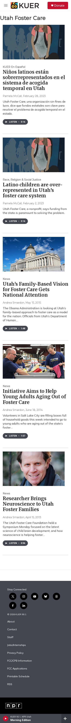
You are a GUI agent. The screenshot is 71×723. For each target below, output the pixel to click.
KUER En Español (14, 67)
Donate (59, 5)
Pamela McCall (12, 96)
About (11, 621)
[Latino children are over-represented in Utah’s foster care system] (34, 155)
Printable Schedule (18, 676)
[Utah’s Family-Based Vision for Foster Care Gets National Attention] (34, 254)
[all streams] (66, 718)
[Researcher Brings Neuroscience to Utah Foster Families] (34, 469)
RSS (9, 684)
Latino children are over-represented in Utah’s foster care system (32, 190)
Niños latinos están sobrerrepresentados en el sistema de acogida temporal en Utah (34, 80)
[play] (5, 718)
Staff (10, 637)
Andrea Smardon (13, 302)
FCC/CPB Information (19, 660)
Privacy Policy (15, 653)
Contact (12, 629)
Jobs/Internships (16, 645)
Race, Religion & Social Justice (22, 179)
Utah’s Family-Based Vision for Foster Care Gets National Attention (35, 289)
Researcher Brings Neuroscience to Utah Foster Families (28, 503)
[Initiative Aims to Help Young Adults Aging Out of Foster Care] (34, 361)
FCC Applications (17, 668)
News (6, 279)
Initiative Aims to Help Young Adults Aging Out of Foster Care (34, 396)
